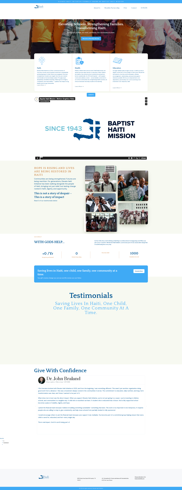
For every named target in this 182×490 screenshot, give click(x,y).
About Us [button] (97, 8)
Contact (134, 8)
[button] (35, 406)
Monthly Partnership (112, 8)
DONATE (144, 8)
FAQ (125, 8)
